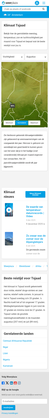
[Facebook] (3, 383)
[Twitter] (7, 383)
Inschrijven (8, 407)
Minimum (9, 123)
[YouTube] (15, 383)
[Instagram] (19, 383)
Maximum (34, 123)
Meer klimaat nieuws (35, 194)
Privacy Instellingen (10, 413)
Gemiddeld (22, 123)
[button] (15, 108)
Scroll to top (44, 413)
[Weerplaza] (10, 3)
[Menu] (43, 3)
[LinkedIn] (11, 383)
